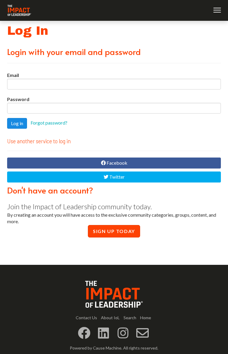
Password (18, 99)
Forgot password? (49, 122)
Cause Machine (107, 347)
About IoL (110, 317)
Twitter (116, 177)
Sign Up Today (114, 231)
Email (13, 75)
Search (130, 317)
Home (145, 317)
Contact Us (86, 317)
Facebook (116, 163)
